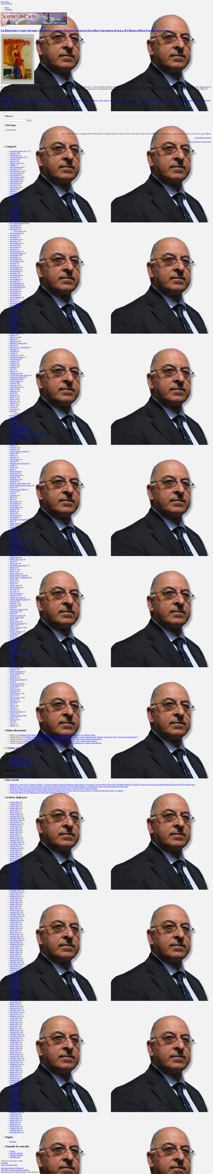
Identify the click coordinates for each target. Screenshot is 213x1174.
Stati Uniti (13, 690)
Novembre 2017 (15, 1012)
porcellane (13, 634)
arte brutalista (14, 219)
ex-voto (12, 407)
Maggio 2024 (14, 856)
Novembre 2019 (15, 964)
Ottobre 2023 (14, 870)
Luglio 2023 (14, 876)
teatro (12, 704)
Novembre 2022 (15, 892)
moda (12, 555)
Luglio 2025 (14, 828)
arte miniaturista (15, 283)
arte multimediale (16, 287)
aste (11, 329)
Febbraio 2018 (15, 1006)
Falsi (11, 411)
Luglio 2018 (14, 996)
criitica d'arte (69, 100)
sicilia (12, 682)
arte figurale (14, 255)
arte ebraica (14, 235)
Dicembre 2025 (15, 818)
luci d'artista (14, 515)
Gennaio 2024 (15, 864)
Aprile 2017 (14, 1026)
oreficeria (13, 602)
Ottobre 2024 (14, 846)
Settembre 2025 (15, 824)
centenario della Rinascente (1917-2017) (158, 100)
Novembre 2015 (15, 1060)
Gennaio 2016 (15, 1056)
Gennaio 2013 (15, 1128)
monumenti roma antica (18, 565)
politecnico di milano (17, 624)
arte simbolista (15, 317)
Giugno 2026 (14, 806)
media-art (13, 537)
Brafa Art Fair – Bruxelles (19, 347)
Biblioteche (14, 341)
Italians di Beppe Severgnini (20, 764)
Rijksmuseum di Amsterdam (20, 654)
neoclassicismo (15, 588)
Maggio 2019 (14, 976)
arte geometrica (15, 261)
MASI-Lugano (15, 533)
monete (12, 561)
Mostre (95, 100)
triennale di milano (16, 712)
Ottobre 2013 (14, 1110)
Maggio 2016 (14, 1048)
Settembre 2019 (15, 968)
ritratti (12, 656)
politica (12, 626)
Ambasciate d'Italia (16, 157)
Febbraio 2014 (15, 1102)
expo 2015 (13, 409)
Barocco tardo (15, 333)
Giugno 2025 (14, 830)
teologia (12, 706)
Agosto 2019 (14, 970)
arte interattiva (15, 269)
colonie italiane (15, 381)
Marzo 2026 (14, 812)
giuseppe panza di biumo (18, 463)
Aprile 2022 (14, 906)
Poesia (12, 620)
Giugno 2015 (14, 1070)
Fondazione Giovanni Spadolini (21, 427)
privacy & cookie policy (9, 1165)
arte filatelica (14, 257)
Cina (11, 369)
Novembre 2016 (15, 1036)
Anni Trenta (14, 183)
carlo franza (139, 100)
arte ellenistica (15, 239)
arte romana (14, 309)
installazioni (14, 479)
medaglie (13, 535)
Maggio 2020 (14, 952)
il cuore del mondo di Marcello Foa (22, 762)
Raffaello (13, 648)
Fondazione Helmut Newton (20, 429)
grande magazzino (193, 100)
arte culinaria (14, 225)
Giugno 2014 (14, 1094)
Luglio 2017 (14, 1020)
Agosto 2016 (14, 1042)
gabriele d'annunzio (180, 100)
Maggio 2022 (14, 904)
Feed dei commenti (16, 1155)
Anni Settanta (14, 181)
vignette (12, 726)
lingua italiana (15, 507)
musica (12, 579)
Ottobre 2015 (14, 1062)
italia (11, 487)
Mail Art (13, 525)
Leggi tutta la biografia (203, 138)
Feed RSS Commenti (21, 1170)
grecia (12, 469)
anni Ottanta (14, 175)
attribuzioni (14, 331)
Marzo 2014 (14, 1100)
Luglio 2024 (14, 852)
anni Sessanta (14, 179)
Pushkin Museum (16, 640)
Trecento (13, 710)
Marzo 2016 (14, 1052)
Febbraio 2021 (15, 934)
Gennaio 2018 (15, 1008)
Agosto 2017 (14, 1018)
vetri (11, 722)
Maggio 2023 (14, 880)
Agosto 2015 (14, 1066)
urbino (12, 718)
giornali (12, 461)
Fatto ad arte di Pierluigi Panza (20, 760)
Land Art (13, 491)
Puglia (12, 638)
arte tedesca (14, 321)
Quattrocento (14, 642)
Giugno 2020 (14, 950)
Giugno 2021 (14, 926)
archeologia (14, 193)
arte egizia (13, 237)
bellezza (12, 337)
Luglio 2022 (14, 900)
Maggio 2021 (14, 928)
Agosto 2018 (14, 994)
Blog (7, 8)
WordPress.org (15, 1157)
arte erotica (13, 241)
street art (13, 700)
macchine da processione (18, 519)
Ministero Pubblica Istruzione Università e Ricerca (27, 553)
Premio (12, 636)
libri (11, 499)
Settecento (13, 678)
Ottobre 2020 (14, 942)
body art (13, 345)
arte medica (14, 277)
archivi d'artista (15, 197)
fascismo (13, 415)
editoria (12, 403)
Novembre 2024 (15, 844)
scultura (12, 666)
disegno (83, 100)
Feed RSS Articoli (7, 1170)
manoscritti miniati (16, 531)
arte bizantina (14, 217)
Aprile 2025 (14, 834)
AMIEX (13, 165)
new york (13, 592)
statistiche (13, 692)
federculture (14, 417)
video (12, 724)
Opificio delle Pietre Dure (19, 600)
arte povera (14, 301)
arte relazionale (15, 305)
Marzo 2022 (14, 908)
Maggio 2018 (14, 1000)
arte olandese (14, 291)
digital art (13, 395)
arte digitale (14, 229)
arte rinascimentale (16, 307)
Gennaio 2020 (15, 960)
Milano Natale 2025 (17, 545)
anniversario (14, 187)
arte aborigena (15, 209)
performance (14, 612)
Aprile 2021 (14, 930)
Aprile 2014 (14, 1098)
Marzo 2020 (14, 956)
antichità (13, 189)
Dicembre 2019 (15, 962)
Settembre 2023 (15, 872)
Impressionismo (15, 475)
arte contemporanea (37, 100)
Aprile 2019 (14, 978)
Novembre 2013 (15, 1108)
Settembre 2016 (15, 1040)
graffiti (12, 465)
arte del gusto (14, 227)
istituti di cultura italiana (18, 483)
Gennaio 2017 (15, 1032)
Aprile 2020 (14, 954)
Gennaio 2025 (15, 840)
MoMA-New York (16, 559)
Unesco (12, 714)
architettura (14, 195)
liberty (12, 497)
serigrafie (13, 676)
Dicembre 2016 (15, 1034)
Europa (12, 405)
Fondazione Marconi (17, 435)
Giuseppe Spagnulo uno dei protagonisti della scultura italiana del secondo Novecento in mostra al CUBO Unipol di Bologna (53, 789)
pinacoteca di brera (16, 616)
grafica (89, 100)
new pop (13, 590)
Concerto (13, 383)
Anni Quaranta (15, 177)
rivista (12, 658)
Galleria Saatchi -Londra (18, 451)
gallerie (12, 453)
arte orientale (14, 295)
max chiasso (10, 102)
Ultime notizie (16, 747)
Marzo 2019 (14, 980)
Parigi (12, 608)
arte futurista (14, 259)
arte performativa (16, 297)
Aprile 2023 (14, 882)
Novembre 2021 (15, 916)
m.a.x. (3, 102)
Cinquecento (14, 373)
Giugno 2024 (14, 854)
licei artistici (14, 503)
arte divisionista (15, 233)
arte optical (13, 293)
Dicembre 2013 (15, 1106)
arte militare (14, 281)
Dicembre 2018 (15, 986)
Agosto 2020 (14, 946)
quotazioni (13, 644)
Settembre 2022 (15, 896)
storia (128, 100)
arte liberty (13, 273)
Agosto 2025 (14, 826)
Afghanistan (14, 155)
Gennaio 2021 (15, 936)
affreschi (13, 153)
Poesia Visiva (14, 622)
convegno (13, 385)
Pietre (12, 614)
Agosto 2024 (14, 850)
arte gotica (13, 263)
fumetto (12, 445)
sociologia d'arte (15, 684)
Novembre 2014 (15, 1084)
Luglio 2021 (14, 924)
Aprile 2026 (14, 810)
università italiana (16, 716)
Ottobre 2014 (14, 1086)
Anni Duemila (21, 100)
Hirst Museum (15, 471)
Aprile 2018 (14, 1002)
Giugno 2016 (14, 1046)
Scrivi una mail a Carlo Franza (200, 142)
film (11, 423)
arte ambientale (15, 211)
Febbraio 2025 (15, 838)
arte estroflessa (15, 243)
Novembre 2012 (15, 1132)
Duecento (13, 401)
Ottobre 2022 (14, 894)
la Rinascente (205, 100)
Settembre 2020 (15, 944)
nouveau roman (15, 594)
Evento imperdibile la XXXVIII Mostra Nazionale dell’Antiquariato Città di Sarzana (39, 793)
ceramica (13, 367)
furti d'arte (13, 447)
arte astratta (14, 215)
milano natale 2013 (16, 543)
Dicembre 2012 (15, 1130)
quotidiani (13, 646)
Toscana (13, 708)
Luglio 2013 (14, 1116)
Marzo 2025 (14, 836)
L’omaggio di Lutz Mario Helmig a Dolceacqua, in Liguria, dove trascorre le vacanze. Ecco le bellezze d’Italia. (57, 735)
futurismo (13, 449)
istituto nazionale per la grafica (20, 485)
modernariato (14, 557)
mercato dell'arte (15, 539)
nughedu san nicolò (16, 598)
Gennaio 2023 (15, 888)
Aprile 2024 (14, 858)
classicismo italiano (16, 377)
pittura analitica (15, 618)
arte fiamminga (15, 251)
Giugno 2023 (14, 878)
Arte (28, 100)
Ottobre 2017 (14, 1014)
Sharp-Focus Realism (17, 680)
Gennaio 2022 (15, 912)
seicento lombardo (16, 672)
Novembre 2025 (15, 820)
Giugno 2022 (14, 902)
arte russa (13, 313)
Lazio (12, 493)
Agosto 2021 (14, 922)
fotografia (13, 441)
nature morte (14, 585)
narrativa (13, 581)
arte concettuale (15, 221)
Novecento (13, 596)
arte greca (13, 265)
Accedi (12, 1151)
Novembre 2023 (15, 868)
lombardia (13, 511)
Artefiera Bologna (16, 327)
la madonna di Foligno (18, 489)
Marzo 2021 (14, 932)
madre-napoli (14, 523)
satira (11, 662)
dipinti (12, 397)
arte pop (12, 299)
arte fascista (14, 247)
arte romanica (14, 311)
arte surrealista (15, 319)
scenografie (14, 664)
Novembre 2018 (15, 988)
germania (13, 457)
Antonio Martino (16, 758)
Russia (12, 660)
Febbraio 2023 (15, 886)
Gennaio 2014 (15, 1104)
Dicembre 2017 (15, 1010)
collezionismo (14, 379)
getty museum (15, 459)
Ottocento (13, 604)
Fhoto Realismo (15, 419)
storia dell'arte (14, 698)
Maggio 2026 (14, 808)
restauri (12, 652)
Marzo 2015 (14, 1076)
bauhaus (13, 335)
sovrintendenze (15, 686)
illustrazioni (14, 473)
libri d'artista (14, 501)
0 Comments (5, 105)
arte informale (14, 267)
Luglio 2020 (14, 948)
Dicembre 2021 (15, 914)
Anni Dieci (11, 100)
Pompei (12, 630)
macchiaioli (14, 517)
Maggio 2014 (14, 1096)
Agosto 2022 (14, 898)
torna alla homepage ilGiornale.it (12, 1168)
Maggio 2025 (14, 832)
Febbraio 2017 (15, 1030)
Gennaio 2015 (15, 1080)
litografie (13, 509)
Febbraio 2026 (15, 814)
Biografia (8, 10)
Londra (12, 513)
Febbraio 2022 (15, 910)
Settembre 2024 (15, 848)
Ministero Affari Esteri (17, 549)
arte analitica (14, 213)
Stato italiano (120, 100)
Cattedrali (13, 365)
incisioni (17, 413)
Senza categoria (15, 674)
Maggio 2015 (14, 1072)
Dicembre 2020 (15, 938)
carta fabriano (14, 359)
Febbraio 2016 (15, 1054)
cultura (77, 100)
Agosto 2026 (14, 802)
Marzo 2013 (14, 1124)
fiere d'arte (13, 421)
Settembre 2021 (15, 920)
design (12, 393)
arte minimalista (15, 285)
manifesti (13, 527)
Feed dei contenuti (16, 1153)
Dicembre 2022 (15, 890)
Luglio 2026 (14, 804)
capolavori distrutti (16, 357)
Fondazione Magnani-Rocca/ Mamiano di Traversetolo (29, 433)
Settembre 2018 (15, 992)
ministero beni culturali (18, 551)
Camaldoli (13, 351)
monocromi (14, 563)
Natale (12, 583)
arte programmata (16, 303)
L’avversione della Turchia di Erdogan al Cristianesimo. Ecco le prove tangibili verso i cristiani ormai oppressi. (63, 739)
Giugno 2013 (14, 1118)
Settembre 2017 (15, 1016)
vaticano (13, 720)
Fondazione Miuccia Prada (19, 437)
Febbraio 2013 (15, 1126)
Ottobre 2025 (14, 822)
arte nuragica (14, 289)
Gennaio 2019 (15, 984)
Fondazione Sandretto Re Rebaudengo (23, 439)
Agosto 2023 (14, 874)
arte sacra (13, 315)
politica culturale (109, 100)
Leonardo (13, 495)
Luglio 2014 (14, 1092)
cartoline (13, 363)
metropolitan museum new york (21, 541)
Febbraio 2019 (15, 982)
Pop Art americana (16, 632)
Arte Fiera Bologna (16, 253)
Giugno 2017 (14, 1022)
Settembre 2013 (15, 1112)
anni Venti (13, 185)
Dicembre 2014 (15, 1082)
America (13, 159)
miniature (13, 547)
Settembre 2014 (15, 1088)
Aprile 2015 (14, 1074)
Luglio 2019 (14, 972)
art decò (12, 201)
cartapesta (13, 361)
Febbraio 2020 (15, 958)
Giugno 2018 (14, 998)
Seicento (13, 670)
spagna (12, 688)
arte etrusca (14, 245)
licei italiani (14, 505)
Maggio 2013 (14, 1120)
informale (13, 477)
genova (12, 455)
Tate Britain (14, 702)
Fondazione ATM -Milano (19, 425)
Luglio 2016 (14, 1044)
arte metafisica (15, 279)
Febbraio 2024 (15, 862)
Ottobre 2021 (14, 918)
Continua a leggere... (8, 97)
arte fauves (13, 249)
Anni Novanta (15, 173)
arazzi (12, 191)
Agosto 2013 (14, 1114)
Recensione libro (16, 650)
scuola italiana (15, 668)
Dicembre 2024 (15, 842)
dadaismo (13, 391)
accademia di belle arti (17, 151)
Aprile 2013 (14, 1122)
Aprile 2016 (14, 1050)
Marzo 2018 (14, 1004)
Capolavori (60, 100)
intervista (13, 481)
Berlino (12, 339)
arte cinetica (18, 231)
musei (101, 100)
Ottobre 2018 (14, 990)
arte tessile (13, 323)
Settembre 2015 (15, 1064)
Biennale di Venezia (17, 343)
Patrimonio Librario (17, 610)
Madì (11, 521)
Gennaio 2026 (15, 816)
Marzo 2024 (14, 860)
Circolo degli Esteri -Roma (19, 375)
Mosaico (13, 567)
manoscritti (13, 529)
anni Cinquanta (15, 167)
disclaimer (4, 1163)
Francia (12, 443)
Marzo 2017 (14, 1028)
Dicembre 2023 (15, 866)
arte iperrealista (15, 271)
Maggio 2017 (14, 1024)
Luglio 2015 (14, 1068)
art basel (13, 199)
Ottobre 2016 (14, 1038)
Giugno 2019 (14, 974)
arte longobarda (15, 275)
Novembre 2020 (15, 940)
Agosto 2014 (14, 1090)
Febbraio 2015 (15, 1078)
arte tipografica (50, 100)
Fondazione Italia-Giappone (19, 431)
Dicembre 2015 (15, 1058)
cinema (12, 371)
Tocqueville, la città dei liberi (20, 766)
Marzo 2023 (14, 884)
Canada (12, 353)
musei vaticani (15, 573)
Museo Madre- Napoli (17, 575)
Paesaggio (13, 606)
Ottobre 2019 (14, 966)
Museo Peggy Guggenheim (19, 577)
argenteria (17, 205)
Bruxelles (13, 349)
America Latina (15, 163)
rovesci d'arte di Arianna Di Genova (22, 775)
